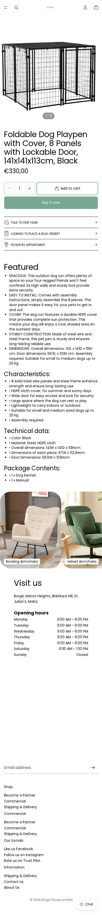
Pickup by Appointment (28, 245)
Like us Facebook (18, 849)
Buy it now (51, 202)
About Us (11, 887)
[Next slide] (92, 530)
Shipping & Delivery (20, 806)
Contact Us (14, 881)
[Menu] (5, 7)
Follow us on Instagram (24, 854)
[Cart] (96, 7)
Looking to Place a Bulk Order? (35, 234)
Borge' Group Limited (57, 900)
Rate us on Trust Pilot (22, 860)
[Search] (16, 7)
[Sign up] (93, 767)
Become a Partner (19, 795)
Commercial (15, 801)
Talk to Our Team (24, 222)
